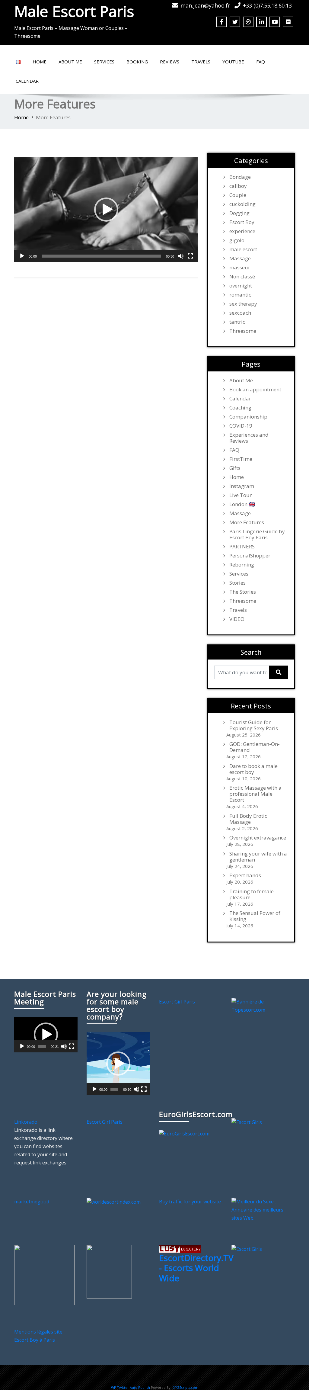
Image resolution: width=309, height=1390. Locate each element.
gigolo (236, 240)
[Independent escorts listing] (180, 1248)
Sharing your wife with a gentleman (258, 857)
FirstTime (240, 459)
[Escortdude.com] (109, 1271)
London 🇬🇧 (242, 504)
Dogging (239, 213)
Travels (200, 62)
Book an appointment (255, 390)
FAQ (260, 62)
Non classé (242, 277)
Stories (237, 583)
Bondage (240, 177)
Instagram (241, 486)
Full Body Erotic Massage (248, 819)
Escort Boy (241, 222)
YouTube (233, 62)
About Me (70, 62)
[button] (106, 209)
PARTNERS (242, 547)
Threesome (242, 331)
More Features (246, 522)
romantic (240, 295)
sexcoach (240, 313)
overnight (240, 286)
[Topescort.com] (263, 1005)
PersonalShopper (249, 556)
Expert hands (245, 875)
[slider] (101, 256)
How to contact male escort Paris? (223, 1377)
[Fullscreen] (190, 256)
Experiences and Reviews (249, 438)
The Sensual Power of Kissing (254, 916)
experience (242, 231)
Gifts (235, 468)
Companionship (248, 417)
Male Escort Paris (74, 11)
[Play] (22, 256)
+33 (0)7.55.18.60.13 (267, 5)
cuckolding (242, 204)
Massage (240, 258)
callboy (238, 186)
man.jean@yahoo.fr (205, 5)
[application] (106, 209)
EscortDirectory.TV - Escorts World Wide (196, 1268)
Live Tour (240, 495)
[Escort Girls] (246, 1122)
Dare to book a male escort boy (253, 769)
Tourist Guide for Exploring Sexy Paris (253, 725)
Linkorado (25, 1122)
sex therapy (243, 304)
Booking (137, 62)
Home (39, 62)
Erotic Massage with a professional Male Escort (255, 794)
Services (104, 62)
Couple (237, 195)
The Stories (242, 592)
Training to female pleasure (251, 894)
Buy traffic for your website (190, 1201)
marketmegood (31, 1201)
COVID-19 (240, 426)
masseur (239, 268)
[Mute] (181, 256)
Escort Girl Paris (177, 1001)
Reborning (241, 565)
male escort (243, 249)
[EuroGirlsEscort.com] (184, 1133)
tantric (237, 322)
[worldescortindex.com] (114, 1201)
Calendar (27, 81)
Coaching (240, 408)
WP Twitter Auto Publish (130, 1387)
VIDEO (236, 619)
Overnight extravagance (257, 838)
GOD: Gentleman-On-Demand (254, 747)
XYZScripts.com (185, 1387)
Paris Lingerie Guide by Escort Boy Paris (257, 534)
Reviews (169, 62)
